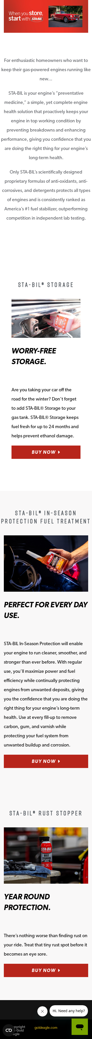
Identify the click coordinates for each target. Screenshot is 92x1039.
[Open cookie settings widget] (9, 1030)
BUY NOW (44, 452)
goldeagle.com (45, 1027)
